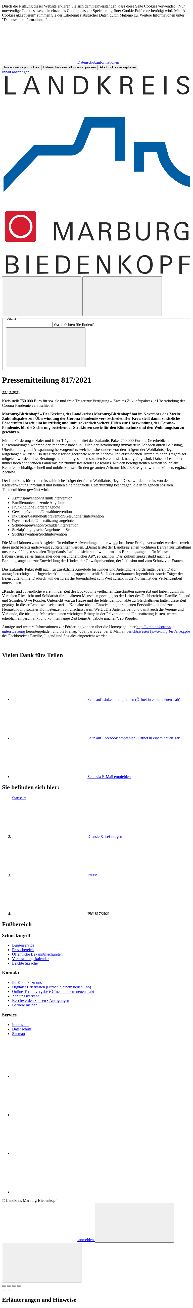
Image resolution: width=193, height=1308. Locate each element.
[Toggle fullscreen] (14, 1286)
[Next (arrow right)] (9, 1290)
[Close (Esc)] (4, 1286)
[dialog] (96, 37)
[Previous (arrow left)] (4, 1290)
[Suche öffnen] (41, 296)
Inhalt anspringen (15, 72)
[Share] (9, 1286)
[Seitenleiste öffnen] (122, 296)
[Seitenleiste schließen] (41, 1262)
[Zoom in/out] (19, 1286)
